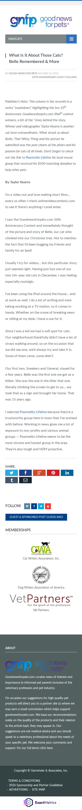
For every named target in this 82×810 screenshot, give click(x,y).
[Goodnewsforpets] (41, 20)
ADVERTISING (18, 789)
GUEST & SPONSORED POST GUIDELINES (36, 517)
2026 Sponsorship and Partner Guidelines (36, 785)
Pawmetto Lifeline (38, 157)
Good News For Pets (23, 73)
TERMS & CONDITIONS (24, 780)
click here (46, 748)
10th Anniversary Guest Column (54, 77)
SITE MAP (38, 789)
